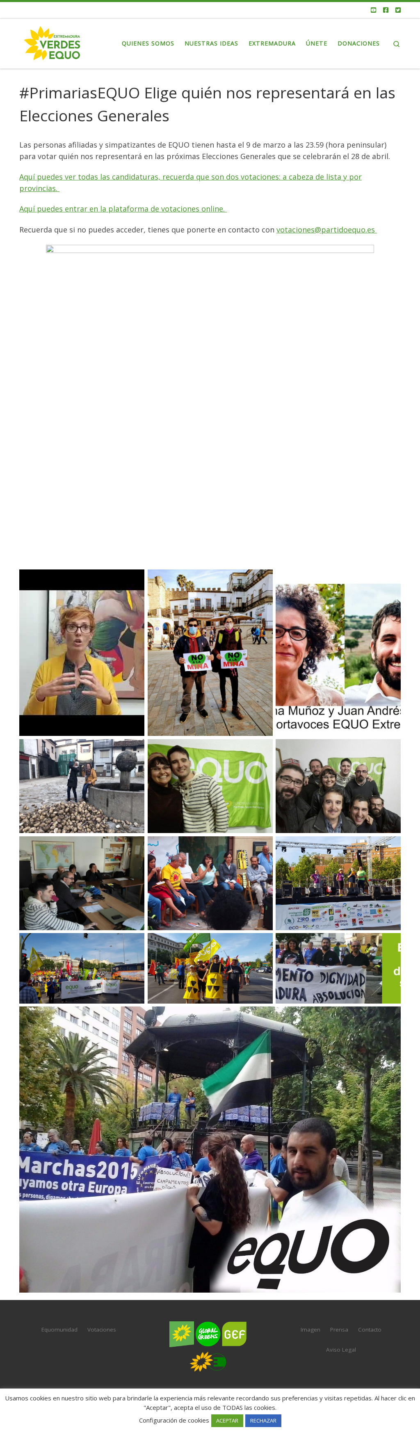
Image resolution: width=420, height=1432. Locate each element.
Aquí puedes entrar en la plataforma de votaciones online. (123, 209)
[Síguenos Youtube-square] (373, 10)
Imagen (310, 1329)
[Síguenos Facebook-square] (385, 10)
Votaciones (101, 1329)
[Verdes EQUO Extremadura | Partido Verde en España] (52, 42)
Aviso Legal (341, 1349)
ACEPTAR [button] (227, 1420)
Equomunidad (59, 1329)
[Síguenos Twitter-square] (398, 10)
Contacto (369, 1329)
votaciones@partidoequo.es (326, 229)
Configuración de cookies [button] (174, 1420)
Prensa (339, 1329)
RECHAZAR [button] (263, 1420)
